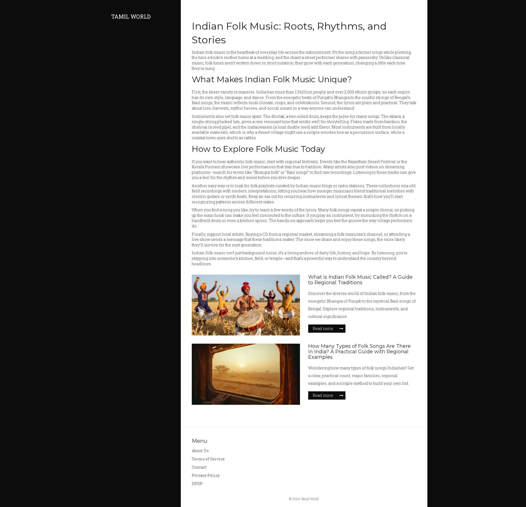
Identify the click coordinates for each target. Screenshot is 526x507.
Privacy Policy (206, 475)
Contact (199, 467)
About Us (200, 450)
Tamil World (131, 16)
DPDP (197, 483)
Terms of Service (208, 459)
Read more (323, 328)
